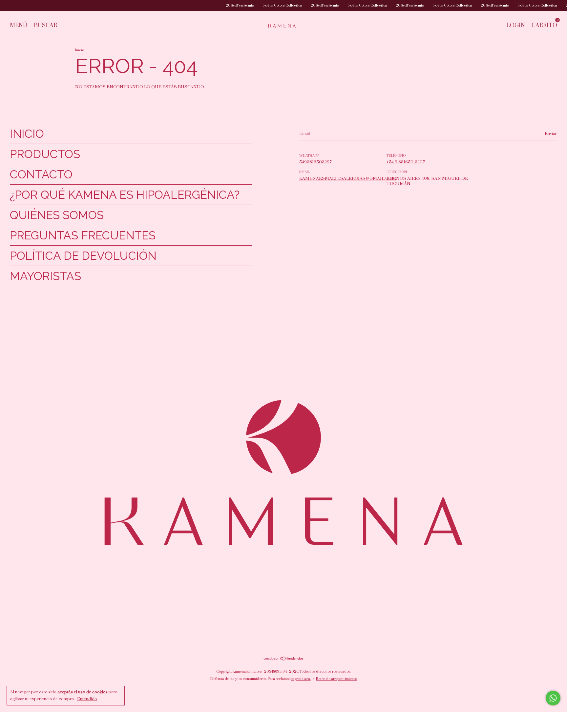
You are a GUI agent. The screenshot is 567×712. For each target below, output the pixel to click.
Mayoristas (45, 276)
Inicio (79, 50)
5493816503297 (315, 162)
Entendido (87, 699)
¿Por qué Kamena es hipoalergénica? (125, 194)
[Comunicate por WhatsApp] (553, 698)
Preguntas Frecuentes (83, 235)
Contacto (41, 174)
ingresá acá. (301, 679)
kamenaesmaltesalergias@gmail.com (347, 178)
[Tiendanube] (283, 659)
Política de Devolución (83, 255)
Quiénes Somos (57, 215)
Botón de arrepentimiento (336, 679)
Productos (45, 154)
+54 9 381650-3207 (406, 162)
